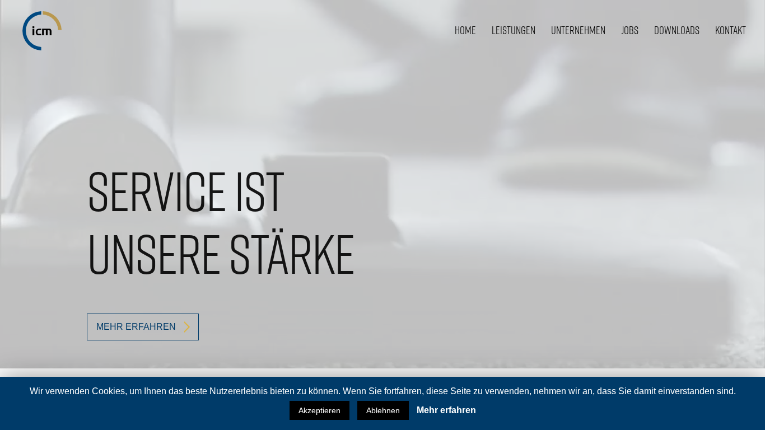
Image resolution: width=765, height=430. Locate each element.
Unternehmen (578, 30)
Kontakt (730, 30)
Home (465, 30)
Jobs (629, 30)
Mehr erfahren (446, 410)
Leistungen (513, 30)
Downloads (676, 30)
